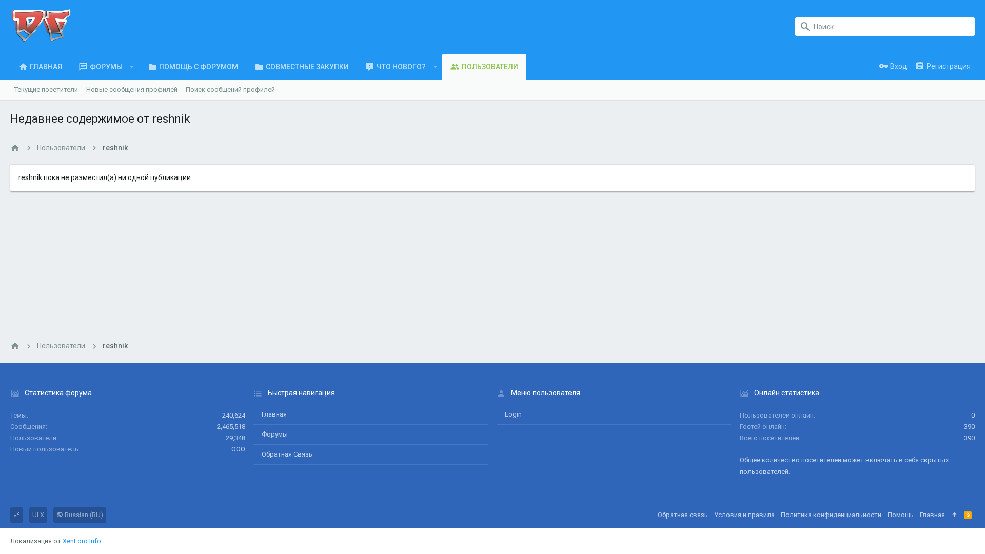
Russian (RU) (83, 515)
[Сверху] (954, 515)
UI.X (38, 515)
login (513, 414)
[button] (132, 66)
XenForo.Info (82, 541)
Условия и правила (744, 515)
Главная (274, 414)
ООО (238, 449)
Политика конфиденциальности (831, 515)
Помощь (901, 515)
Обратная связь (287, 454)
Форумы (275, 434)
